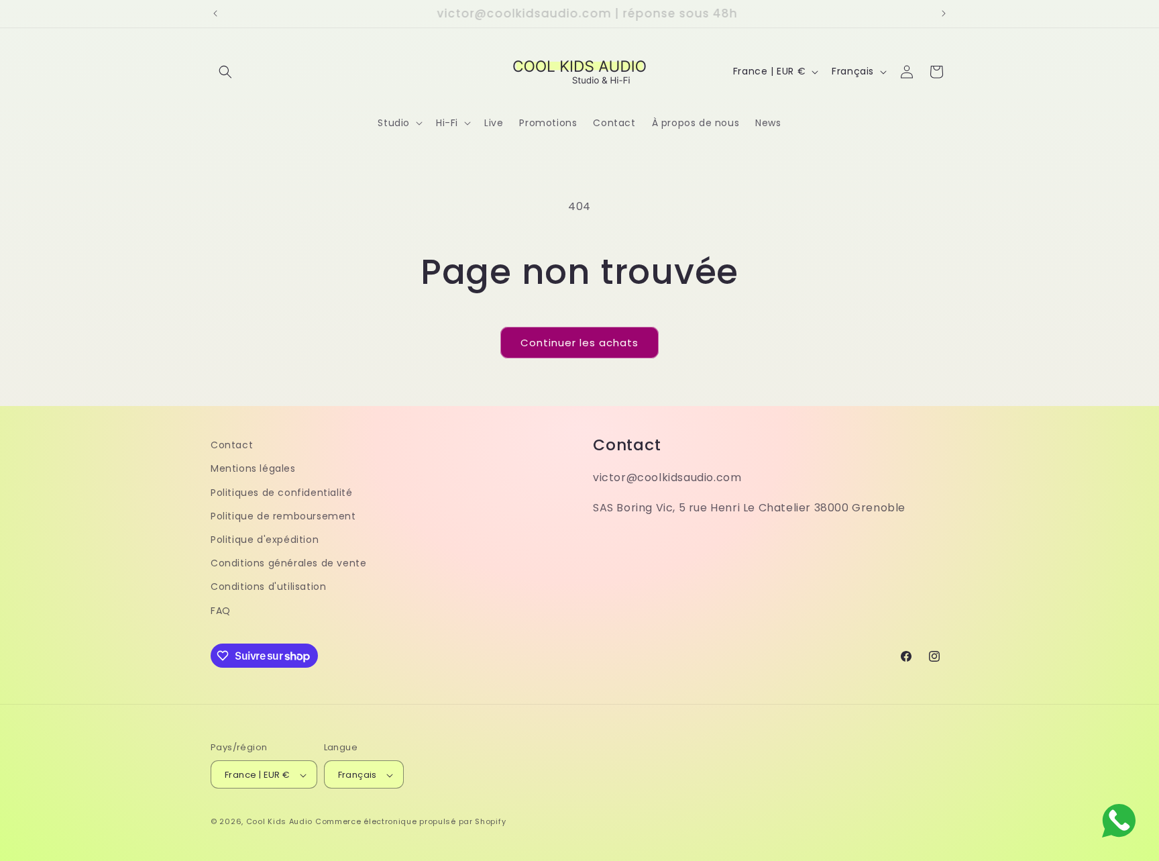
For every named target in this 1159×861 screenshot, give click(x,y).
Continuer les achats (579, 343)
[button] (225, 72)
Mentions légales (253, 468)
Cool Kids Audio (279, 822)
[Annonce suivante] (943, 13)
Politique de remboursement (283, 515)
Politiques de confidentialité (281, 492)
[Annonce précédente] (215, 13)
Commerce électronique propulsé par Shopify (410, 822)
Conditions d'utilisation (268, 586)
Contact (232, 445)
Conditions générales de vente (288, 563)
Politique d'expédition (265, 539)
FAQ (221, 610)
